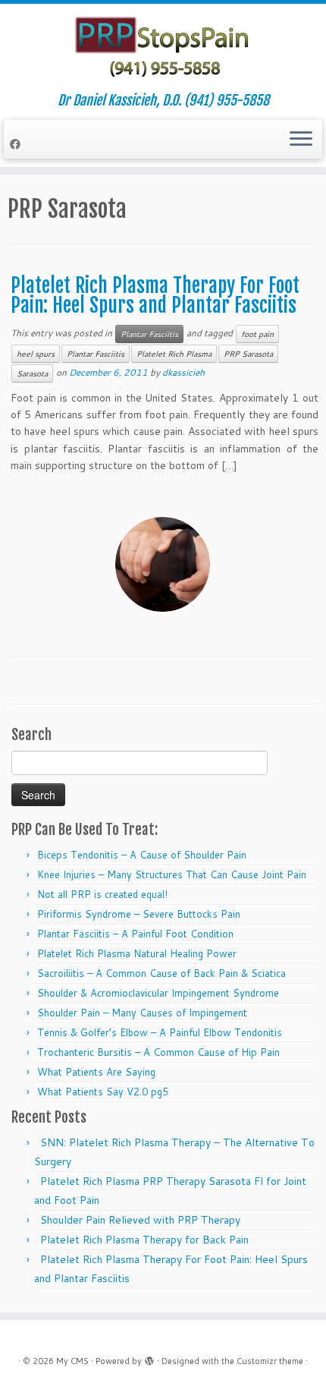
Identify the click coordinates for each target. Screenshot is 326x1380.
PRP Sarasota (248, 353)
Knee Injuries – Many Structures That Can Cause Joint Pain (171, 874)
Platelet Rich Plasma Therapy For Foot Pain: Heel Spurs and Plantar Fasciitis (155, 295)
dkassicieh (183, 372)
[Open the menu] (301, 139)
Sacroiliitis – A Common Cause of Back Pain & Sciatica (161, 973)
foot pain (257, 334)
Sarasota (32, 373)
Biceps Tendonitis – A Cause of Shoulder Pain (141, 855)
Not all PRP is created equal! (102, 894)
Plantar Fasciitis (149, 334)
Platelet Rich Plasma (174, 353)
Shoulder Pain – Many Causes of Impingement (142, 1012)
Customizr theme (270, 1361)
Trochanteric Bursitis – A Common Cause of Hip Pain (158, 1052)
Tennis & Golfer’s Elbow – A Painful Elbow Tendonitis (159, 1032)
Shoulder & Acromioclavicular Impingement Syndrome (158, 993)
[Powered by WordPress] (149, 1358)
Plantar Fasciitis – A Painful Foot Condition (135, 933)
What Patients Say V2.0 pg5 (102, 1091)
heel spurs (36, 353)
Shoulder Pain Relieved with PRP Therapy (140, 1219)
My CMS (72, 1361)
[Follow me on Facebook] (17, 144)
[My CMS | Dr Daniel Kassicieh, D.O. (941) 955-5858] (163, 48)
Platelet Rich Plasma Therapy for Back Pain (144, 1239)
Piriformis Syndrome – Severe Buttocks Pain (138, 914)
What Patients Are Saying (96, 1072)
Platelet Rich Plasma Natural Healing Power (137, 953)
